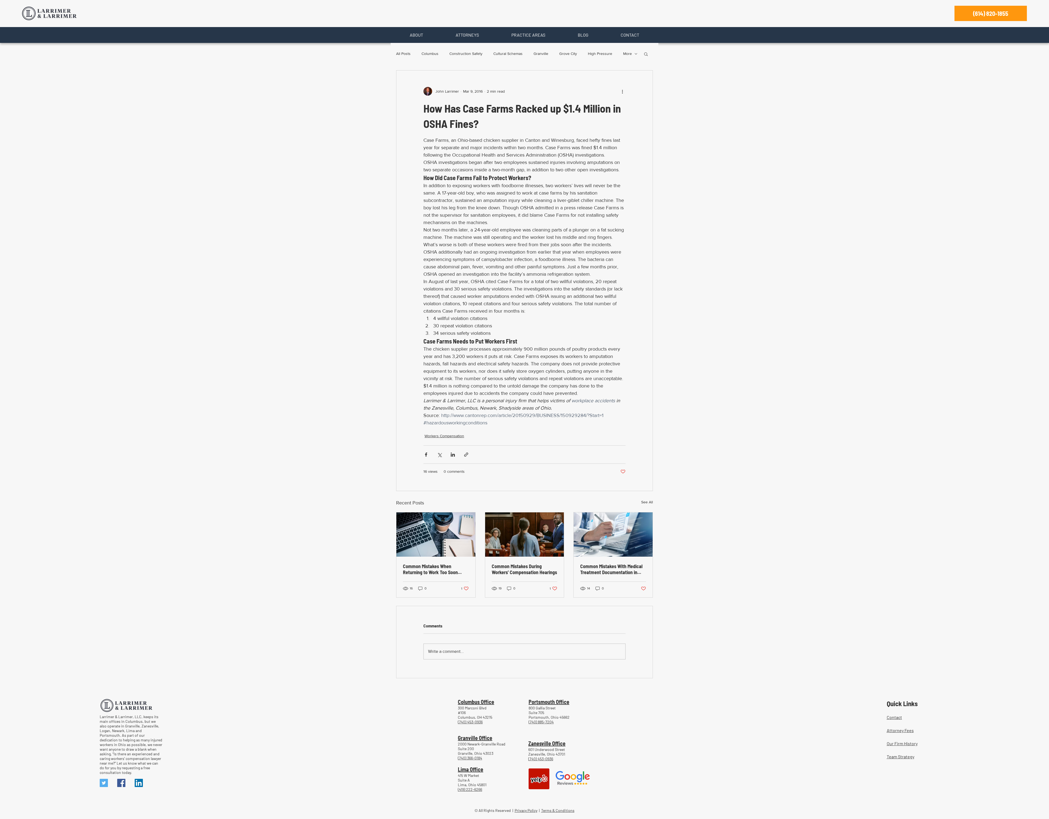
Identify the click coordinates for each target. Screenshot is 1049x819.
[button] (416, 35)
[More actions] (622, 91)
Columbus (430, 53)
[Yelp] (539, 778)
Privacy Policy (526, 810)
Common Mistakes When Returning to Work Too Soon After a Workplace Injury (430, 569)
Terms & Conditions (557, 810)
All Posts (403, 53)
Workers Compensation (444, 436)
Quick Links (902, 703)
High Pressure (600, 53)
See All (647, 502)
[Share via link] (466, 454)
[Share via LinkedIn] (452, 454)
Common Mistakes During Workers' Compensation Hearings (524, 569)
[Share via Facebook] (426, 454)
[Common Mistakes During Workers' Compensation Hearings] (524, 534)
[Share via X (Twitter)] (439, 454)
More (627, 53)
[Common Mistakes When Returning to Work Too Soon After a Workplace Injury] (435, 534)
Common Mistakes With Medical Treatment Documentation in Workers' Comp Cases (611, 569)
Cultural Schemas (508, 53)
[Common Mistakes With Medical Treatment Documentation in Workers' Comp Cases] (613, 534)
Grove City (568, 53)
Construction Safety (465, 53)
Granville (541, 53)
